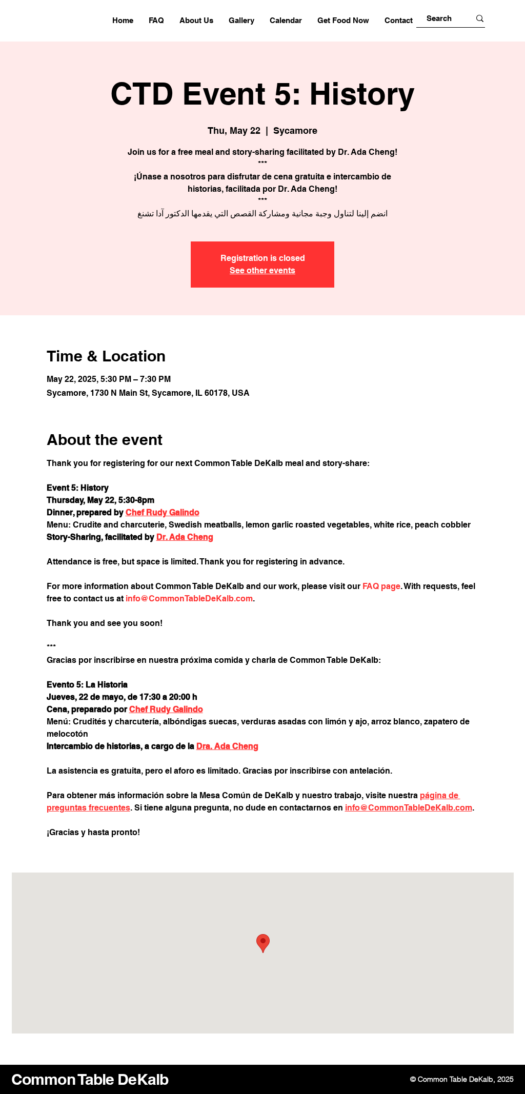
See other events (262, 270)
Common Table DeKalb (89, 1079)
